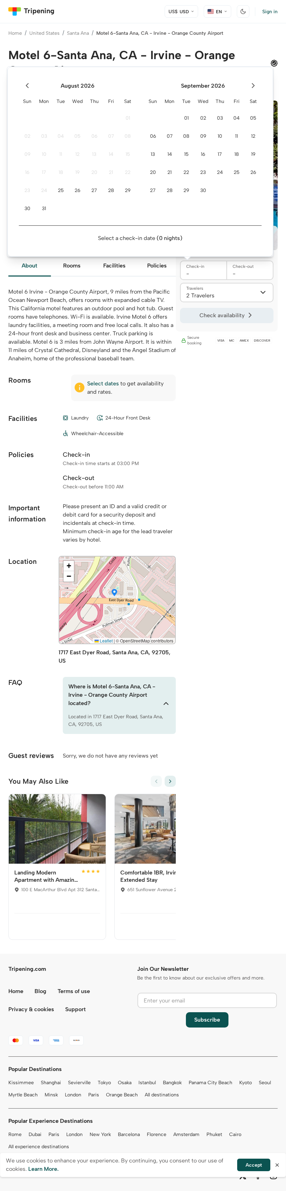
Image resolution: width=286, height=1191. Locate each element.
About (29, 265)
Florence (156, 1134)
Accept (254, 1165)
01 (128, 118)
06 (94, 136)
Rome (15, 1134)
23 (27, 190)
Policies (157, 265)
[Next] (170, 781)
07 (111, 136)
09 (27, 154)
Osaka (124, 1083)
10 (44, 154)
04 (61, 136)
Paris (93, 1095)
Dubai (35, 1134)
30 (27, 208)
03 (44, 136)
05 (77, 136)
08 (128, 136)
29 (127, 190)
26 (77, 190)
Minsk (51, 1095)
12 (77, 154)
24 (44, 190)
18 (61, 172)
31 (44, 208)
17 (44, 172)
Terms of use (74, 991)
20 (94, 172)
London (73, 1095)
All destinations (162, 1095)
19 (77, 172)
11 (60, 154)
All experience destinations (38, 1147)
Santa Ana (78, 33)
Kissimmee (21, 1083)
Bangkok (172, 1083)
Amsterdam (186, 1134)
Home (15, 33)
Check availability (222, 315)
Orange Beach (122, 1095)
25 (61, 190)
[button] (114, 593)
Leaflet (106, 641)
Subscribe (207, 1019)
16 (27, 172)
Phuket (214, 1134)
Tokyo (104, 1083)
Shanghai (51, 1083)
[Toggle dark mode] (243, 11)
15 (128, 154)
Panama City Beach (210, 1083)
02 (27, 136)
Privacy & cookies (31, 1009)
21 (111, 172)
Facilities (114, 265)
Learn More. (43, 1169)
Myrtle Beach (23, 1095)
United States (44, 33)
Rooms (72, 265)
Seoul (265, 1083)
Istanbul (147, 1083)
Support (75, 1009)
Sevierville (79, 1083)
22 (127, 172)
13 (94, 154)
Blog (40, 991)
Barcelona (129, 1134)
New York (100, 1134)
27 (94, 190)
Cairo (235, 1134)
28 (111, 190)
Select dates (103, 383)
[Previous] (156, 781)
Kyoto (245, 1083)
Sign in (270, 12)
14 (111, 154)
